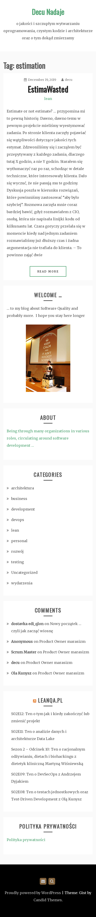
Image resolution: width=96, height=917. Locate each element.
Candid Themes (47, 900)
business (19, 498)
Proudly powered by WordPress (33, 892)
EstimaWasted (48, 89)
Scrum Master (23, 652)
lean (48, 98)
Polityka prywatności (26, 839)
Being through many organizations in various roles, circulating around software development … (48, 438)
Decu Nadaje (48, 11)
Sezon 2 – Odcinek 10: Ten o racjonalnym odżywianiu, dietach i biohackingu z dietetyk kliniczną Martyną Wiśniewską (48, 756)
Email (43, 881)
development (23, 509)
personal (19, 541)
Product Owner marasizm (62, 641)
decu (68, 80)
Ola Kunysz (21, 673)
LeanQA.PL (50, 700)
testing (17, 562)
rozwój (17, 551)
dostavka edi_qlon (27, 623)
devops (17, 519)
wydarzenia (21, 583)
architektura (22, 488)
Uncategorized (24, 572)
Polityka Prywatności (51, 881)
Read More (48, 271)
